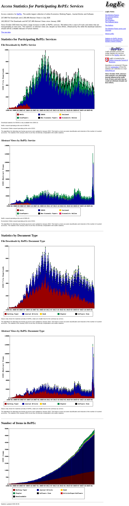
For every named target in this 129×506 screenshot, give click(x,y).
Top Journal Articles (112, 17)
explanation (115, 67)
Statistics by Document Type (114, 40)
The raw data (6, 32)
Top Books (108, 18)
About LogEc (109, 34)
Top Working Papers (112, 15)
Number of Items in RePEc (113, 41)
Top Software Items (111, 22)
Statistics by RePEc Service (113, 38)
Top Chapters (109, 20)
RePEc (19, 14)
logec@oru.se (110, 70)
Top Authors (109, 25)
